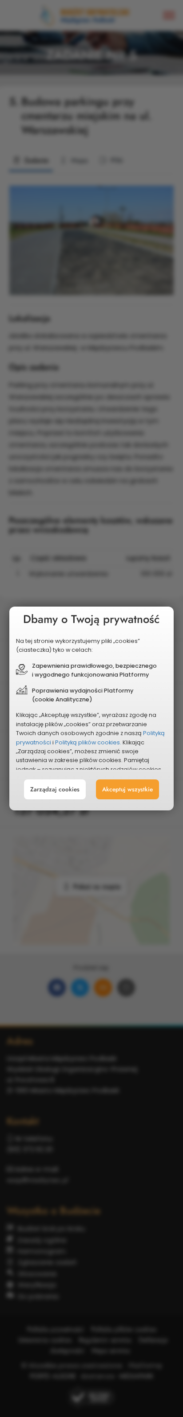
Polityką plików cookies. (88, 742)
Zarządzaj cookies (55, 789)
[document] (91, 708)
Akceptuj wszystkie (127, 789)
